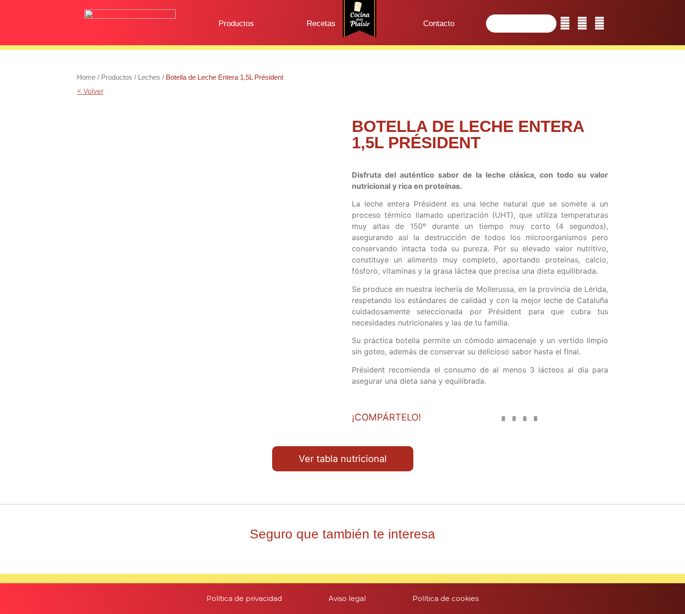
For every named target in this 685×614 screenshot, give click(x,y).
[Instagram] (582, 23)
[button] (503, 419)
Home (86, 77)
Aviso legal (347, 598)
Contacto (438, 23)
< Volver (90, 91)
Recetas (321, 23)
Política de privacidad (244, 598)
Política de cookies (445, 598)
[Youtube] (599, 23)
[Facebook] (565, 23)
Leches (149, 77)
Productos (236, 23)
